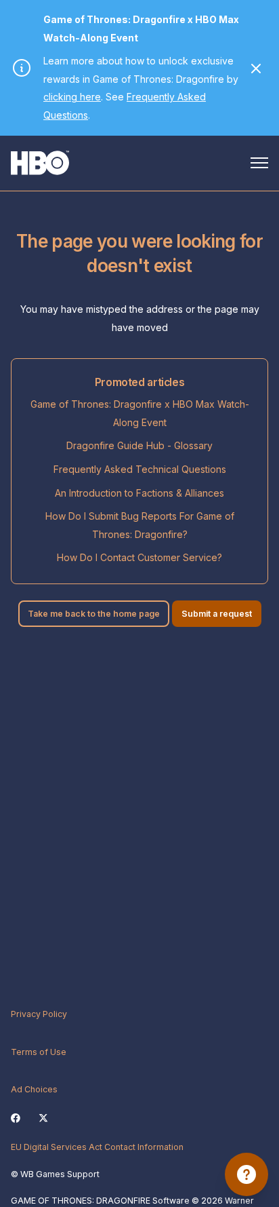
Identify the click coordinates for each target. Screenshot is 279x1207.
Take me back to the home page (94, 614)
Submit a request (216, 614)
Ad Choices (34, 1089)
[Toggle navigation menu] (259, 162)
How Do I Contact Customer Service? (139, 557)
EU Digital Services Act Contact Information (97, 1147)
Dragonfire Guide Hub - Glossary (139, 445)
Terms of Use (38, 1052)
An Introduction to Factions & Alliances (139, 493)
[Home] (40, 163)
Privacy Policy (39, 1014)
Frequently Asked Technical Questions (139, 469)
